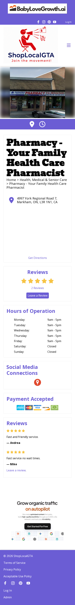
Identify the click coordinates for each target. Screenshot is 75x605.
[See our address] (32, 124)
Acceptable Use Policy (17, 576)
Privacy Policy (12, 569)
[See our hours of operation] (42, 124)
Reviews (37, 288)
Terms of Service (14, 563)
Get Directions (37, 258)
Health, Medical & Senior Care (43, 179)
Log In (68, 21)
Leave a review (16, 470)
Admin (7, 597)
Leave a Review (37, 295)
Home (11, 179)
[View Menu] (69, 45)
